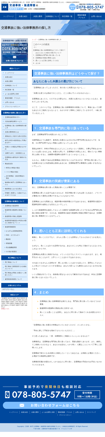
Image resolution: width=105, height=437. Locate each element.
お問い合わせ (96, 16)
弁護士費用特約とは (12, 132)
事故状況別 (9, 163)
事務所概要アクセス (81, 16)
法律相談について (52, 16)
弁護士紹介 (23, 16)
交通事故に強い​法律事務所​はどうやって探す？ (49, 50)
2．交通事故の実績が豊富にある (44, 58)
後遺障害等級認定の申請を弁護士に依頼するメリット (15, 221)
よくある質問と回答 (12, 94)
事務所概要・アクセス (12, 98)
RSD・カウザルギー (13, 235)
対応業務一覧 (67, 16)
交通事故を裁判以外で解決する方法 (15, 158)
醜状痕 (8, 239)
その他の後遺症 (11, 251)
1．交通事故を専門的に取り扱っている (46, 55)
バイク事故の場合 (12, 172)
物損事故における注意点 (13, 189)
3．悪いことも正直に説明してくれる (46, 60)
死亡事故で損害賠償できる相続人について (15, 267)
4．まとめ (36, 63)
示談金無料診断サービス (13, 121)
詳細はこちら (5, 309)
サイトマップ (91, 412)
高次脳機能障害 (11, 247)
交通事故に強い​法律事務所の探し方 (15, 126)
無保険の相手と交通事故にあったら (15, 183)
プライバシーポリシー (12, 106)
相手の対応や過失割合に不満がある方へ (15, 141)
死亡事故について (11, 262)
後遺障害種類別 (10, 227)
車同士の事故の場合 (13, 168)
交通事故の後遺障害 (12, 206)
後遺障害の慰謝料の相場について (15, 211)
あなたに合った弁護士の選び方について (48, 53)
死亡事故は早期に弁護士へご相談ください (15, 274)
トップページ (8, 16)
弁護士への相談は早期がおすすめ (15, 148)
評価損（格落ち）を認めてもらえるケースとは (15, 194)
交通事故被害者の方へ (12, 117)
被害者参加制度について (13, 279)
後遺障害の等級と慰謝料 (13, 216)
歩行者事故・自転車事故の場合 (15, 177)
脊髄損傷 (9, 243)
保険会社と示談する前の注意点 (15, 136)
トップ (34, 39)
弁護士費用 (37, 16)
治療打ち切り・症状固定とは (15, 153)
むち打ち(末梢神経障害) (14, 231)
